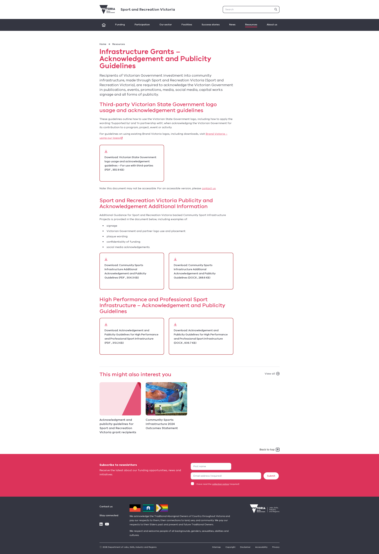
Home (102, 44)
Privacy (276, 547)
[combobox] (251, 9)
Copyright (230, 547)
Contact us (106, 506)
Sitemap (216, 547)
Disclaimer (245, 547)
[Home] (103, 25)
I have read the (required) (217, 484)
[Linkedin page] (101, 524)
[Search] (276, 9)
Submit (271, 476)
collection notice (220, 484)
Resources (118, 44)
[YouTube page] (107, 524)
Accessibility (261, 547)
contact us (209, 188)
